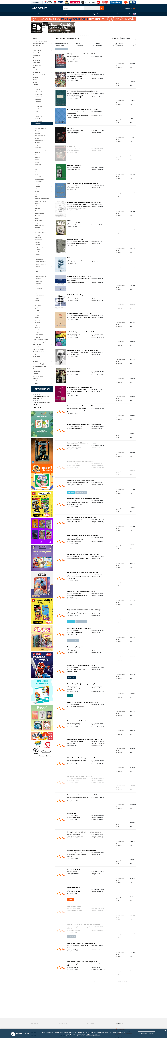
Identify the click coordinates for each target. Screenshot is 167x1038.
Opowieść (37, 242)
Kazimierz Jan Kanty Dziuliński (79, 206)
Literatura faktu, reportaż (42, 199)
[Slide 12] (88, 35)
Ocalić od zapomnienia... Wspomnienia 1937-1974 (83, 702)
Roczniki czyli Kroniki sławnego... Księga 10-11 (82, 962)
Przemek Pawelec (76, 725)
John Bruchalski (75, 614)
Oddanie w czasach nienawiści (77, 721)
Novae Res (78, 371)
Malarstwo (38, 206)
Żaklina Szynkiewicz (76, 428)
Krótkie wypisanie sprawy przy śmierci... (80, 461)
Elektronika (36, 63)
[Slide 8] (80, 35)
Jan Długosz (74, 949)
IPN (76, 871)
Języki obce (36, 70)
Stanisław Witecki (81, 208)
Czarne (77, 816)
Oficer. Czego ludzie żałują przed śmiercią (81, 758)
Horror (36, 169)
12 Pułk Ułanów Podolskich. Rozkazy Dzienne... (82, 91)
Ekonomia (37, 133)
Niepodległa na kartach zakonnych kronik (81, 665)
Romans (37, 298)
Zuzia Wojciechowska (77, 836)
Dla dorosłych (38, 116)
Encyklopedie (37, 65)
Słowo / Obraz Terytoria (81, 353)
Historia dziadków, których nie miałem (79, 295)
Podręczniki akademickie (40, 359)
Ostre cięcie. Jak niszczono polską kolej (80, 776)
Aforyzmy (37, 89)
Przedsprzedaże (95, 14)
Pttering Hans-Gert (76, 632)
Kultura (37, 191)
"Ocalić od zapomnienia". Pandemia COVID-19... (82, 54)
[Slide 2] (69, 35)
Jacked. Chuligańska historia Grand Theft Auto (82, 332)
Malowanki (37, 208)
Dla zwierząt (36, 55)
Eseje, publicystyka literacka (40, 142)
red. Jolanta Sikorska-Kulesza (79, 115)
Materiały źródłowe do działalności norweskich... (83, 536)
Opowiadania (38, 240)
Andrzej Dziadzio (75, 855)
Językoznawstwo (39, 179)
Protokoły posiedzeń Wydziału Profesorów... (82, 850)
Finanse (37, 160)
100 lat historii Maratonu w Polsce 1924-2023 (82, 72)
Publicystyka (38, 288)
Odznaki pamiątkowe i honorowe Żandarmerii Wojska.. (85, 739)
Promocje (76, 14)
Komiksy (35, 80)
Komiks (37, 184)
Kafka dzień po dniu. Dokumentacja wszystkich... (83, 350)
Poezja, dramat (39, 259)
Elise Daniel (83, 614)
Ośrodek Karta (79, 223)
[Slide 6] (76, 35)
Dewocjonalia (37, 50)
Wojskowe (37, 322)
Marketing (37, 211)
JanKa (77, 890)
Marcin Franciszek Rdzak (76, 670)
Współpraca (90, 1029)
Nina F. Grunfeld (75, 225)
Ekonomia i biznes (40, 136)
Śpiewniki (37, 313)
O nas (122, 14)
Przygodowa (38, 281)
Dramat (37, 126)
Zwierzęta (37, 337)
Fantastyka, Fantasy (40, 150)
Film (36, 155)
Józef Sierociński (75, 188)
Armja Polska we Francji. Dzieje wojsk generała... (83, 184)
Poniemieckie (71, 813)
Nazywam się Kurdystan (75, 647)
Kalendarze (36, 72)
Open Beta (78, 334)
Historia (37, 162)
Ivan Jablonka (75, 299)
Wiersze (37, 318)
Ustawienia (62, 1029)
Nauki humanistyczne (40, 232)
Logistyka (37, 203)
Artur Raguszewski (100, 743)
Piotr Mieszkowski (76, 799)
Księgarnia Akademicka (81, 315)
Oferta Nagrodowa (38, 349)
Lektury (35, 84)
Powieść (37, 269)
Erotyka (37, 138)
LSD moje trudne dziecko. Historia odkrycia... (82, 517)
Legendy (37, 194)
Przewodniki (38, 279)
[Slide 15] (94, 35)
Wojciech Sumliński (80, 760)
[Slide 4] (72, 35)
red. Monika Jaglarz (76, 317)
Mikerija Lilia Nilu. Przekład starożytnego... (81, 591)
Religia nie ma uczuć (74, 906)
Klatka (69, 369)
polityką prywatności (93, 1035)
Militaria (37, 218)
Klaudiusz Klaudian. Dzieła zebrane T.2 (80, 406)
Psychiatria (38, 283)
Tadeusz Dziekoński (76, 78)
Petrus (77, 705)
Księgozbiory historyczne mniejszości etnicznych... (84, 498)
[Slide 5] (74, 35)
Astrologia (38, 99)
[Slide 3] (71, 35)
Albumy (35, 39)
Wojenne (37, 320)
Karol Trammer (75, 780)
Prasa (34, 369)
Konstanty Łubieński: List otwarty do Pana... (81, 443)
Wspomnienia (38, 325)
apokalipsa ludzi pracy (74, 165)
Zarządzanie (38, 330)
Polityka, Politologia (40, 262)
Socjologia (38, 305)
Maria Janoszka (75, 930)
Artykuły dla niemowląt (40, 41)
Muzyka (37, 223)
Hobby (36, 167)
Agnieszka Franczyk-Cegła (74, 504)
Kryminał (37, 186)
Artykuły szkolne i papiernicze (38, 45)
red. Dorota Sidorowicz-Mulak (79, 503)
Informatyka (38, 177)
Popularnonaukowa (40, 264)
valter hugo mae (75, 169)
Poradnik (115, 14)
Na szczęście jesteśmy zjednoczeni (79, 628)
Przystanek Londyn (73, 887)
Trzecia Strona (79, 649)
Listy (36, 196)
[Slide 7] (78, 35)
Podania (37, 252)
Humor (36, 174)
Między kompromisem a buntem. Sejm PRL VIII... (83, 573)
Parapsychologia (39, 247)
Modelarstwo (37, 344)
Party (34, 354)
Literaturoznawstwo (40, 201)
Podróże (37, 254)
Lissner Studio (79, 130)
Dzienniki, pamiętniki (40, 128)
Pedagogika (38, 249)
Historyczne (38, 165)
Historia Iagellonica (80, 204)
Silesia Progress (79, 260)
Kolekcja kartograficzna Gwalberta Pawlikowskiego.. (84, 424)
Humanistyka (38, 172)
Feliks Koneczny (75, 688)
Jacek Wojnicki (85, 558)
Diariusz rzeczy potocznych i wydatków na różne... (84, 202)
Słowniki (35, 374)
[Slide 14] (92, 35)
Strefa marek (36, 2)
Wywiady (37, 327)
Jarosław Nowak (75, 373)
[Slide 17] (97, 35)
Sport (36, 308)
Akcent (77, 630)
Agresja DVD (71, 128)
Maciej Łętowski (75, 577)
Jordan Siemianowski (76, 541)
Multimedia (36, 347)
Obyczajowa (38, 237)
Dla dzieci (36, 53)
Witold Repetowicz (76, 651)
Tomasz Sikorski (84, 577)
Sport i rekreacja (38, 376)
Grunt (69, 258)
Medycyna (37, 216)
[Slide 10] (84, 35)
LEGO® (35, 82)
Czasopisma (38, 114)
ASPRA (77, 556)
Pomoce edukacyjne (39, 364)
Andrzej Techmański (76, 484)
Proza (36, 274)
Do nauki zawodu (38, 58)
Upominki (35, 381)
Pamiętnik (37, 245)
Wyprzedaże (84, 14)
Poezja (37, 257)
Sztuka (37, 310)
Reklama (37, 291)
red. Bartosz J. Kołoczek (77, 391)
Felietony (37, 152)
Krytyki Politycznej (80, 779)
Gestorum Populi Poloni (75, 239)
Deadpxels (78, 593)
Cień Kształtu (79, 519)
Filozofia (37, 157)
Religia (36, 293)
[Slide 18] (99, 35)
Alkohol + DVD (71, 147)
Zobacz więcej (37, 408)
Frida (69, 221)
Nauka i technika (39, 230)
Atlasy (35, 48)
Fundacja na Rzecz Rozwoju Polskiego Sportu (76, 75)
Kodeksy (35, 77)
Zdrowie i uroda (39, 335)
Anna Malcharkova (76, 262)
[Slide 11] (86, 35)
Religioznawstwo (39, 296)
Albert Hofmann (75, 521)
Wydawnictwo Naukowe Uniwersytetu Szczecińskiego (77, 94)
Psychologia (38, 286)
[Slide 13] (90, 35)
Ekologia (37, 131)
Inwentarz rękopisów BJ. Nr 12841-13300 (80, 313)
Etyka (36, 145)
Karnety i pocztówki (39, 75)
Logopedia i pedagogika (40, 342)
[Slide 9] (82, 35)
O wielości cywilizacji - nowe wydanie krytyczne (83, 684)
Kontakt (128, 14)
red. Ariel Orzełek (76, 447)
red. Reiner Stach (75, 354)
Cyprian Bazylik (75, 466)
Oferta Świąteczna (38, 352)
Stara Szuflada (79, 742)
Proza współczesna (40, 276)
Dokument (38, 123)
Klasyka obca (38, 182)
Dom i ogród (36, 60)
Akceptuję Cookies (146, 1033)
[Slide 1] (67, 35)
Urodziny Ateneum (53, 14)
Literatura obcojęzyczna (40, 339)
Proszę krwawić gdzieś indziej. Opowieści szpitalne (84, 832)
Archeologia (38, 94)
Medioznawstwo (39, 213)
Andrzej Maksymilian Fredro (78, 243)
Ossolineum (78, 167)
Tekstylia (35, 378)
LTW (76, 186)
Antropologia (38, 92)
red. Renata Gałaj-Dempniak (79, 97)
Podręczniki (36, 357)
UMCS (77, 56)
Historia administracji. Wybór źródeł (79, 276)
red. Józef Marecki (76, 669)
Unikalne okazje (106, 14)
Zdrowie (37, 332)
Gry (34, 67)
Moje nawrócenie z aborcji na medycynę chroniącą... (84, 610)
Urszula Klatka (86, 317)
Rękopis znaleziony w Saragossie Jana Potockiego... (84, 925)
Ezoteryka (38, 147)
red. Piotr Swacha (76, 558)
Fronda (77, 686)
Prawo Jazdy (37, 371)
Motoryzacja (38, 221)
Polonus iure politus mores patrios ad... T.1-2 (82, 795)
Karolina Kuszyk (75, 817)
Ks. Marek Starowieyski (77, 706)
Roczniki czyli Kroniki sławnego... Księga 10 (81, 943)
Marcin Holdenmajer (76, 910)
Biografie (37, 109)
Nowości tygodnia (66, 14)
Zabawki (35, 383)
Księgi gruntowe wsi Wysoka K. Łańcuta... (80, 480)
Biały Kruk (78, 612)
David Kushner (75, 336)
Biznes (36, 111)
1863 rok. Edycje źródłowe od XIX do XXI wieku (82, 109)
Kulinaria (37, 189)
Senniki (37, 301)
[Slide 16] (95, 35)
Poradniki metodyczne (39, 366)
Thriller (37, 315)
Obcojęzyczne (39, 235)
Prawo (36, 271)
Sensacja (37, 303)
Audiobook (38, 104)
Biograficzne (38, 106)
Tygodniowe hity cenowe (38, 14)
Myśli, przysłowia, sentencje (39, 226)
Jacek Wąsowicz (75, 892)
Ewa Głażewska (75, 58)
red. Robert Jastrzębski (77, 282)
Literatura (36, 87)
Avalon (77, 667)
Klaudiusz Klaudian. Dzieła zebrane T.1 (80, 387)
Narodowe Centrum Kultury (82, 241)
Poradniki (37, 266)
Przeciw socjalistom (74, 869)
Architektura (38, 97)
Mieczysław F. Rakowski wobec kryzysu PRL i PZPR (83, 554)
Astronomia (38, 102)
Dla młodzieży (39, 121)
